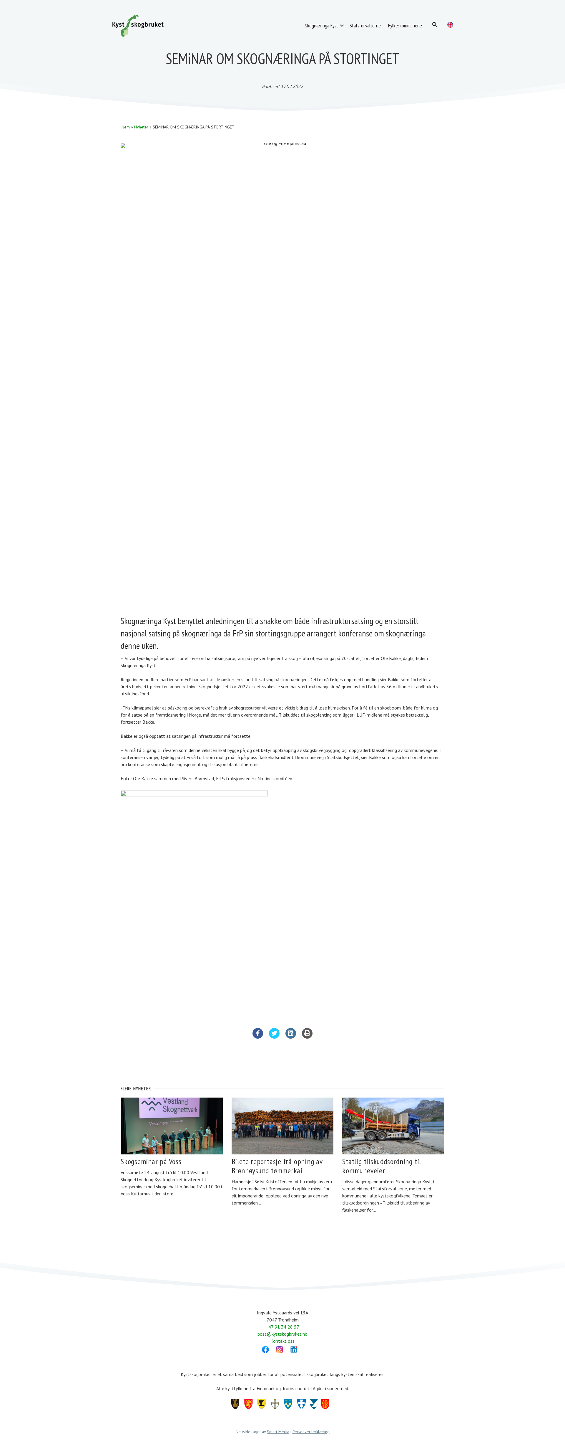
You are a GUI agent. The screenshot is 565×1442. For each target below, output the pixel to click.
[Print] (307, 1037)
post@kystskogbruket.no (282, 1334)
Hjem (125, 127)
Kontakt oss (282, 1341)
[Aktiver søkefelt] (434, 24)
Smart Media (278, 1431)
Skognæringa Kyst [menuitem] (321, 25)
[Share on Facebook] (257, 1037)
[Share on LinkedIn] (290, 1037)
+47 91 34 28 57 (282, 1327)
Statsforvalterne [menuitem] (365, 25)
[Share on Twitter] (274, 1037)
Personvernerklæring (311, 1431)
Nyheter (141, 127)
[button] (342, 25)
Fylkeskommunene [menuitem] (405, 25)
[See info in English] (450, 25)
